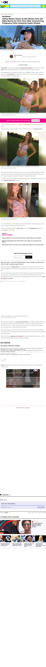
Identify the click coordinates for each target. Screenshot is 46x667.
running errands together (22, 321)
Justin (2, 69)
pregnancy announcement (17, 336)
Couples (5, 14)
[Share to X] (19, 62)
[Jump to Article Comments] (6, 62)
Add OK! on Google (24, 64)
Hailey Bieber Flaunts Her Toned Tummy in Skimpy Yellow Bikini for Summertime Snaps (23, 244)
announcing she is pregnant (26, 67)
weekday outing (15, 266)
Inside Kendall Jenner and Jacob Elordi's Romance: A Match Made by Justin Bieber (21, 238)
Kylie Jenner (20, 228)
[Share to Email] (36, 62)
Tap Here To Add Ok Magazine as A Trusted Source (18, 120)
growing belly (11, 74)
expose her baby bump (9, 180)
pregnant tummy (38, 128)
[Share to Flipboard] (27, 62)
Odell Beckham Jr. (33, 228)
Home (2, 14)
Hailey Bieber (10, 14)
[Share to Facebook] (12, 62)
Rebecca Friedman (18, 55)
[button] (2, 2)
